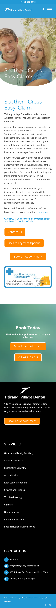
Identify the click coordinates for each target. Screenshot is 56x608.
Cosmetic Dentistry (14, 460)
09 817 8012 (30, 2)
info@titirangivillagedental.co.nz (24, 565)
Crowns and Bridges (14, 489)
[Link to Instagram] (50, 605)
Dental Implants (12, 512)
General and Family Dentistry (19, 453)
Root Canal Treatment (15, 482)
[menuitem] (41, 9)
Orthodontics (11, 475)
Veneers (8, 504)
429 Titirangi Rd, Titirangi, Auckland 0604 (29, 572)
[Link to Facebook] (46, 605)
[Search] (41, 9)
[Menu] (48, 9)
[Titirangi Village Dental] (17, 9)
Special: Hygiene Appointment (19, 526)
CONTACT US (12, 218)
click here (42, 212)
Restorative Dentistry (15, 467)
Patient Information (14, 519)
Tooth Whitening (13, 497)
